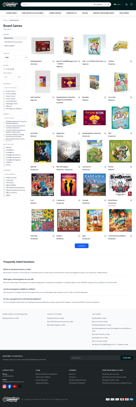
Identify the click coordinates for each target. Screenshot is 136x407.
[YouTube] (15, 386)
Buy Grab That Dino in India (101, 334)
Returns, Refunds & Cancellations (46, 374)
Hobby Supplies (55, 13)
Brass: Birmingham (62, 167)
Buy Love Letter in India (99, 341)
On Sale (85, 13)
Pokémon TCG (71, 13)
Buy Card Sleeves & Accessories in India (60, 322)
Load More (81, 246)
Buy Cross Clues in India (99, 322)
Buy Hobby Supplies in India (56, 325)
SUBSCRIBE (127, 358)
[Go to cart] (126, 4)
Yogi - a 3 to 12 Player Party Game (93, 61)
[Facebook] (9, 386)
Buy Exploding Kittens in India (101, 325)
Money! (110, 167)
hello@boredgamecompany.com (13, 382)
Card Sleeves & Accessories (32, 13)
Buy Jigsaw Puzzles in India (110, 380)
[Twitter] (20, 386)
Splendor (33, 167)
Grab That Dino (35, 97)
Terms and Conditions (43, 377)
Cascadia (85, 200)
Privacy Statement (42, 380)
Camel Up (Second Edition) (117, 236)
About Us (72, 374)
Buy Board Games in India (55, 318)
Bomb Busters (112, 200)
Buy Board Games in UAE (11, 318)
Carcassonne (86, 167)
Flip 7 (110, 133)
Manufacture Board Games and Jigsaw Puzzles (117, 383)
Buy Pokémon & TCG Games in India (114, 377)
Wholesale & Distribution (77, 383)
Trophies (111, 61)
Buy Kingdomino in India (100, 338)
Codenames (60, 200)
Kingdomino (60, 133)
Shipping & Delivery (42, 383)
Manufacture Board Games (103, 13)
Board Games (11, 13)
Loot (32, 200)
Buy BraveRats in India (99, 318)
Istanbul (59, 236)
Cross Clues (112, 97)
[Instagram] (4, 386)
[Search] (108, 4)
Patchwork (34, 236)
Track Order (124, 13)
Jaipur (84, 236)
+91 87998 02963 (8, 376)
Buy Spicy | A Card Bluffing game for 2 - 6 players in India (110, 344)
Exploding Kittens (36, 61)
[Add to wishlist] (53, 61)
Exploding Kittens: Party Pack (91, 133)
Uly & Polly (34, 133)
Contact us (72, 377)
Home (5, 20)
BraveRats (85, 97)
